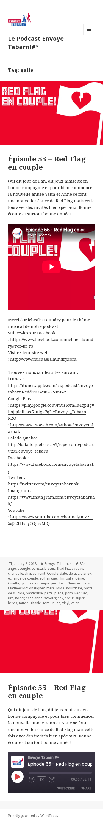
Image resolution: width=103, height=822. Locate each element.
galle (70, 578)
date (63, 573)
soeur (69, 598)
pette (48, 593)
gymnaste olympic (35, 583)
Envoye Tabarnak (58, 563)
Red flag (80, 593)
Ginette (13, 583)
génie (79, 578)
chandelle (15, 573)
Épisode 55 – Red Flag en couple (47, 691)
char (28, 573)
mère (50, 588)
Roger (19, 598)
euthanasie (48, 578)
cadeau (77, 568)
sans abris (34, 598)
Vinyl (65, 603)
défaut (74, 573)
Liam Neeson (69, 583)
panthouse (34, 593)
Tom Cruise (51, 603)
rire (10, 598)
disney (85, 573)
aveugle (24, 568)
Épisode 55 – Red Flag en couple (47, 163)
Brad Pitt (63, 568)
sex (60, 598)
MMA (60, 588)
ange (12, 568)
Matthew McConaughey (26, 588)
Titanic (35, 603)
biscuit (49, 568)
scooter (50, 598)
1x (42, 779)
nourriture (74, 588)
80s (82, 563)
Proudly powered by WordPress (33, 815)
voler (75, 603)
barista (37, 568)
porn (69, 593)
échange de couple (23, 578)
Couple (52, 573)
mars (86, 583)
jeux (54, 583)
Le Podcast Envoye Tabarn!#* (36, 42)
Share (86, 788)
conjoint (39, 573)
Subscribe (66, 788)
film (61, 578)
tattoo (24, 603)
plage (58, 593)
